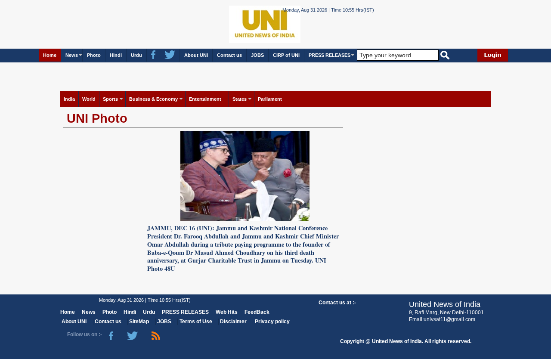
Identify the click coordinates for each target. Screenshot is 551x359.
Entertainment (205, 99)
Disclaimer (233, 321)
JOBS (257, 55)
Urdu (136, 55)
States (239, 99)
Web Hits (227, 312)
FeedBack (257, 312)
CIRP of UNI (286, 55)
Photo (94, 55)
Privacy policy (272, 321)
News (71, 55)
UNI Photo (97, 118)
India (69, 99)
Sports (110, 99)
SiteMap (139, 321)
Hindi (116, 55)
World (89, 99)
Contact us (229, 55)
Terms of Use (196, 321)
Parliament (270, 99)
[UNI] (241, 24)
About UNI (196, 55)
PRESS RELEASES (329, 55)
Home (49, 55)
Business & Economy (153, 99)
